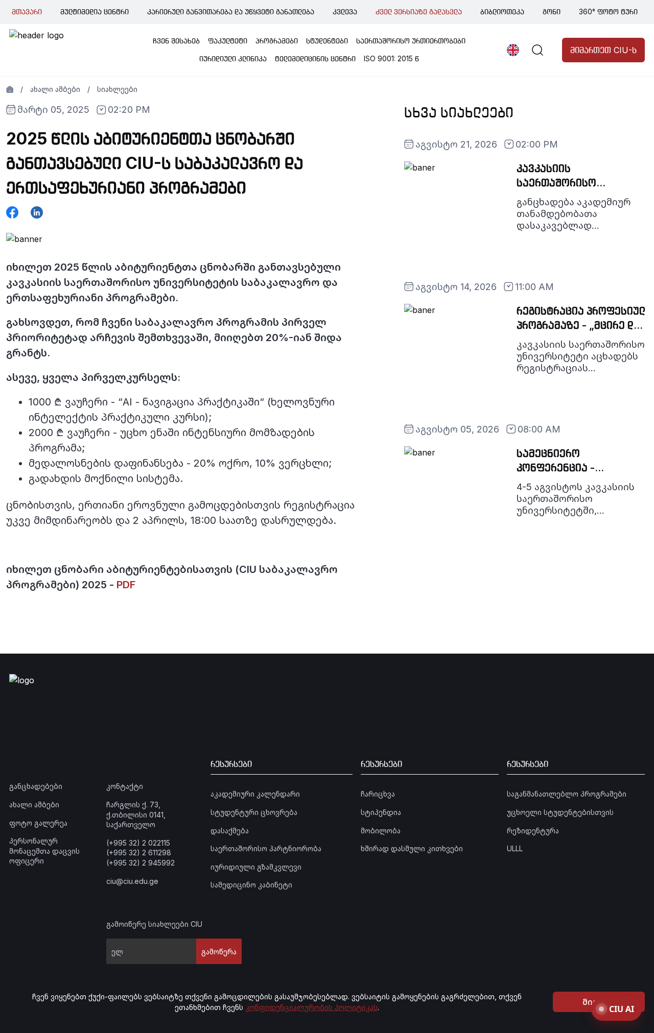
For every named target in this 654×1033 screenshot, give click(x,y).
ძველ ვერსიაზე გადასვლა (419, 11)
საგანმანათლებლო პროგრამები (566, 793)
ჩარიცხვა (378, 793)
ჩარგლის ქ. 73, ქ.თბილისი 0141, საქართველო (136, 814)
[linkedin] (37, 212)
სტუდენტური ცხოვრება (254, 812)
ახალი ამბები (55, 89)
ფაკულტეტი (227, 40)
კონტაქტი (124, 786)
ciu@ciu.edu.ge (132, 881)
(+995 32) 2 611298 (138, 852)
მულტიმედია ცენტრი (94, 11)
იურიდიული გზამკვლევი (256, 866)
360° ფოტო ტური (608, 11)
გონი (551, 11)
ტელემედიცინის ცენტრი (315, 58)
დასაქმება (230, 830)
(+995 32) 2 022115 (138, 842)
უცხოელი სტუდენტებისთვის (560, 812)
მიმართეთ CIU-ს (603, 50)
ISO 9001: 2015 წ (391, 58)
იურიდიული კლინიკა (233, 58)
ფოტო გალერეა (38, 823)
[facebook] (12, 212)
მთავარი (27, 11)
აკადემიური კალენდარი (255, 793)
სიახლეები (117, 89)
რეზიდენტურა (533, 830)
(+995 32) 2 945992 (140, 862)
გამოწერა (219, 951)
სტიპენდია (381, 812)
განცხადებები (35, 786)
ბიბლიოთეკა (502, 11)
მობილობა (381, 830)
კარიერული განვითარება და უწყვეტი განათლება (230, 11)
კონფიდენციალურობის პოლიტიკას (311, 1007)
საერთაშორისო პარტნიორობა (266, 848)
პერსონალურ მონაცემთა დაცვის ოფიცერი (44, 850)
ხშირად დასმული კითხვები (412, 848)
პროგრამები (276, 40)
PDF (125, 585)
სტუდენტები (327, 40)
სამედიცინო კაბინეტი (251, 884)
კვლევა (345, 11)
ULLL (515, 848)
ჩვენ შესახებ (176, 40)
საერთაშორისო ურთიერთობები (410, 40)
